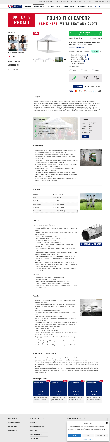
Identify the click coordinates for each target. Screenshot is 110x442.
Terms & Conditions (14, 422)
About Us (33, 422)
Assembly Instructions (37, 426)
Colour (74, 70)
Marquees (28, 6)
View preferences (101, 435)
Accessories (81, 6)
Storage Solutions (69, 6)
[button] (107, 423)
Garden (58, 6)
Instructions (85, 136)
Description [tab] (37, 97)
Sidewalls (97, 70)
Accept (74, 435)
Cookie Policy (84, 439)
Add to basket (78, 86)
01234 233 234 (13, 65)
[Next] (65, 59)
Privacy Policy (90, 439)
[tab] (10, 57)
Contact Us (34, 438)
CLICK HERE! (49, 23)
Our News (34, 430)
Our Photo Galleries (36, 434)
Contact (90, 6)
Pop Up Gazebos (37, 6)
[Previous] (33, 59)
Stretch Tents (50, 6)
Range (85, 70)
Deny (88, 435)
